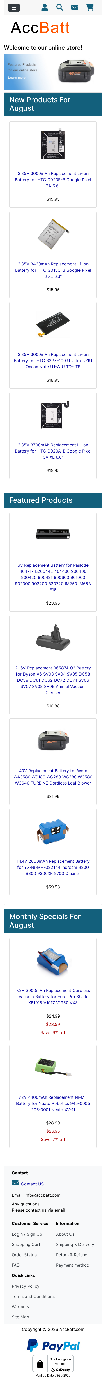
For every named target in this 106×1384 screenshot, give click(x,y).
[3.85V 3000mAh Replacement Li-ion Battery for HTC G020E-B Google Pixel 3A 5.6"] (53, 145)
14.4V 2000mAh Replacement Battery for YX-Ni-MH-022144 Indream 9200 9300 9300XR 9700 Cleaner (53, 867)
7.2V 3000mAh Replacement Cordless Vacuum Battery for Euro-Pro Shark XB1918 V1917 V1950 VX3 (53, 996)
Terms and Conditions (33, 1296)
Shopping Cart (26, 1244)
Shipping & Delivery (75, 1244)
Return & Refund (71, 1254)
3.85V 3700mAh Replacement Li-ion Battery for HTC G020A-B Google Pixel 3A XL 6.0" (53, 451)
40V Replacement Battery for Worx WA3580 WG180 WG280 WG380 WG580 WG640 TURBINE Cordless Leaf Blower (53, 777)
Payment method (72, 1265)
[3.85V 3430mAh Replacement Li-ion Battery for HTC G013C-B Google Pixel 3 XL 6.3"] (53, 235)
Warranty (20, 1306)
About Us (65, 1234)
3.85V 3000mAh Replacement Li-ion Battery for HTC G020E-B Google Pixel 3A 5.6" (53, 179)
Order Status (24, 1254)
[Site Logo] (53, 27)
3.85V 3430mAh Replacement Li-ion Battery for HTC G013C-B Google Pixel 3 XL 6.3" (53, 270)
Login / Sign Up (27, 1234)
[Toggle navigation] (14, 8)
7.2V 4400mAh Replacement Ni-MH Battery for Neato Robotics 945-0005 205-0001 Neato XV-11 (53, 1103)
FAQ (16, 1265)
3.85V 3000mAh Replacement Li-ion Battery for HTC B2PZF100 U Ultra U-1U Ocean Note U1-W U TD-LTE (53, 360)
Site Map (20, 1317)
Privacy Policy (25, 1286)
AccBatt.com (71, 1329)
